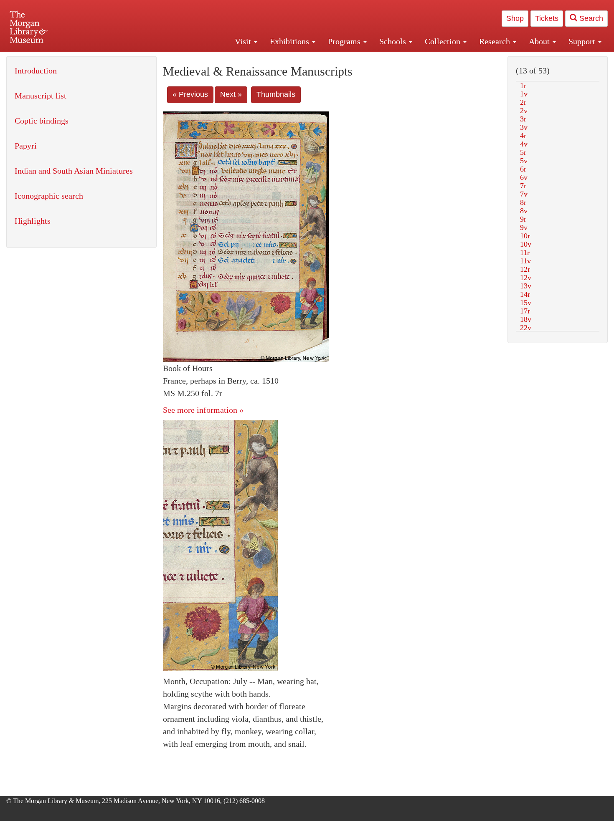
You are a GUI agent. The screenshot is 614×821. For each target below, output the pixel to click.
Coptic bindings (42, 120)
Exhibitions (290, 41)
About (540, 41)
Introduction (36, 70)
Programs (345, 41)
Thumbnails (275, 94)
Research (495, 41)
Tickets (546, 18)
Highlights (33, 220)
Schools (393, 41)
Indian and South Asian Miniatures (74, 170)
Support (582, 41)
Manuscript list (40, 95)
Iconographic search (49, 195)
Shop (515, 18)
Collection (443, 41)
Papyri (26, 145)
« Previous (190, 94)
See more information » (203, 409)
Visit (244, 41)
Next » (231, 94)
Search (590, 18)
